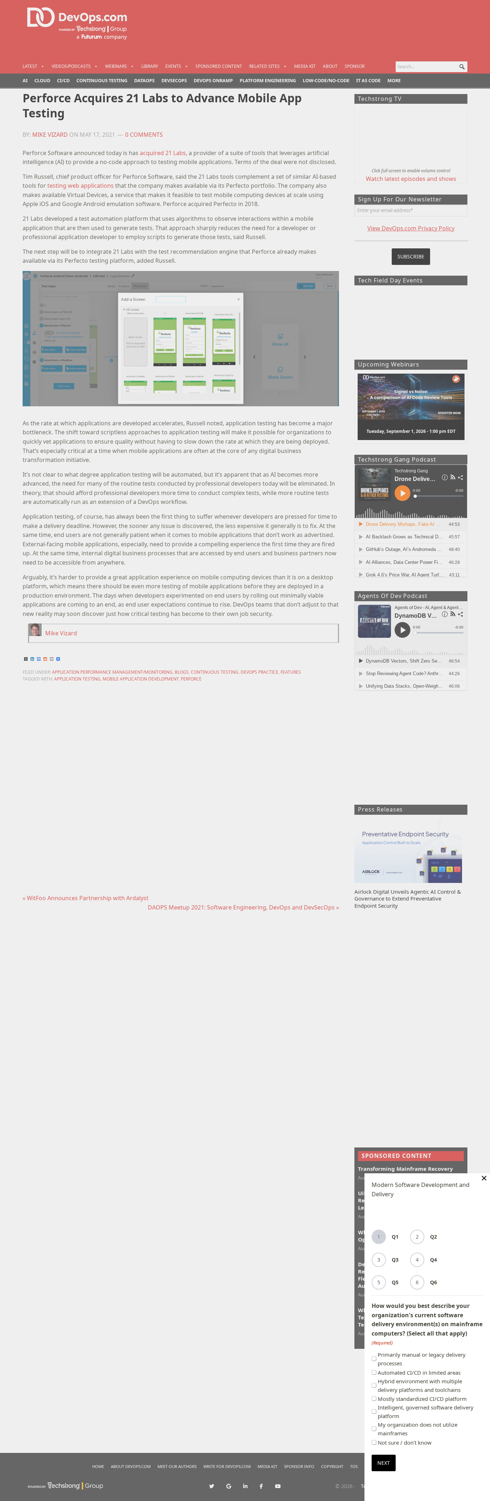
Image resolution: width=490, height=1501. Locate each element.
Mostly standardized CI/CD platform (422, 1398)
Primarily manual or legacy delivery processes (422, 1359)
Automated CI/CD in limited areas (419, 1372)
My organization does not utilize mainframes (417, 1429)
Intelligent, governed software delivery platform (425, 1412)
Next (383, 1462)
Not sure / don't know (405, 1442)
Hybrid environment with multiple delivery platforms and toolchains (420, 1385)
